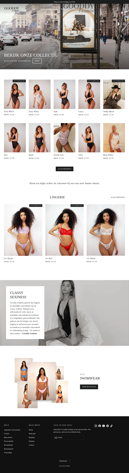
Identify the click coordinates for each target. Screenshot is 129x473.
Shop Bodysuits (89, 387)
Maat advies (8, 437)
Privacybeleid (8, 441)
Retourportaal (8, 449)
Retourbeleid (8, 445)
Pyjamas (75, 9)
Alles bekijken (64, 169)
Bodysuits (53, 9)
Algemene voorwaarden (12, 430)
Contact (85, 9)
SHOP (37, 61)
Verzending (8, 452)
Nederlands (63, 461)
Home (43, 9)
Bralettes (64, 9)
